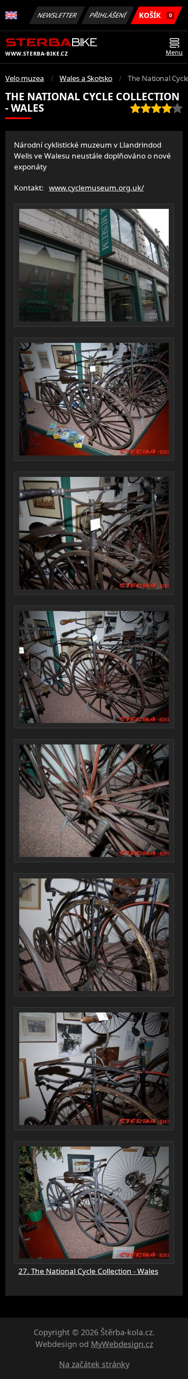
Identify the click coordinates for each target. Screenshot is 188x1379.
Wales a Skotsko (85, 78)
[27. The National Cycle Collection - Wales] (94, 265)
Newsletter (57, 15)
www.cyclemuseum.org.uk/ (96, 188)
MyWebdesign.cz (122, 1344)
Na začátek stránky (94, 1364)
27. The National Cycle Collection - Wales (88, 1271)
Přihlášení (108, 15)
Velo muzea (24, 78)
